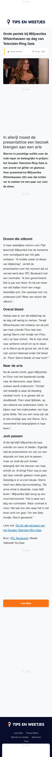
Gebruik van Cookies (20, 737)
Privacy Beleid (32, 733)
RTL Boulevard (19, 538)
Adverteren (36, 737)
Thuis (26, 741)
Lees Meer (26, 603)
